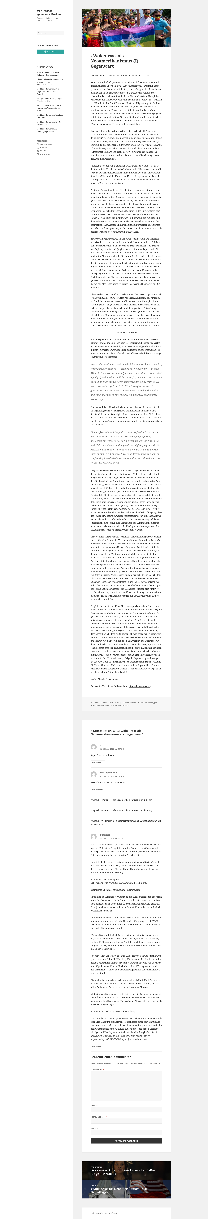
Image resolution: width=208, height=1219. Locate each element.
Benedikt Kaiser (45, 154)
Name (94, 1106)
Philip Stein (43, 147)
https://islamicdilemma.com (126, 889)
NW (111, 703)
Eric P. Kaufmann (146, 703)
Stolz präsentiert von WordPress (104, 1213)
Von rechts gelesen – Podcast (50, 12)
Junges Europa (123, 703)
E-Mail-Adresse (99, 1117)
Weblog (133, 703)
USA (119, 705)
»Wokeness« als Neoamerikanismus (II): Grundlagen (126, 800)
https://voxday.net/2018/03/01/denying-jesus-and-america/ (119, 1039)
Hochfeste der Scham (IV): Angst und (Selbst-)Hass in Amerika (48, 91)
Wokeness (126, 705)
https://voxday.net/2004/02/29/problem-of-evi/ (113, 1011)
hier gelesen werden (139, 686)
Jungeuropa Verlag (46, 144)
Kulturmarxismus (103, 705)
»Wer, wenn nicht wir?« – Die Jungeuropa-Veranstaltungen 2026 (49, 108)
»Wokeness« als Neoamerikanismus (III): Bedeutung (126, 810)
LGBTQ (114, 705)
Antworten (97, 762)
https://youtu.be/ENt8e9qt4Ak (105, 879)
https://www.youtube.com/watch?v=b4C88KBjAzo (123, 882)
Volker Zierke (44, 151)
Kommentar (97, 1069)
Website (94, 1128)
